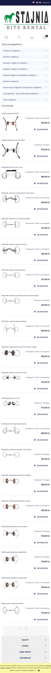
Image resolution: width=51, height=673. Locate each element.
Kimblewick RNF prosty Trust (12, 167)
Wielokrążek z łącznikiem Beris (12, 603)
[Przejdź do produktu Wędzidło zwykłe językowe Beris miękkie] (11, 481)
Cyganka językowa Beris (10, 113)
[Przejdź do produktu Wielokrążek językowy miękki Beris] (11, 558)
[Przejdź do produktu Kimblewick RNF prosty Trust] (11, 174)
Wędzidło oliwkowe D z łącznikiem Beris (15, 218)
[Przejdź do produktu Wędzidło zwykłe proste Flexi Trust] (11, 377)
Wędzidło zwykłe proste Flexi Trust (14, 372)
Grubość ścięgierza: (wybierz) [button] (15, 63)
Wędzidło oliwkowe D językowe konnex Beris (17, 193)
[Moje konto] (32, 37)
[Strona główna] (25, 20)
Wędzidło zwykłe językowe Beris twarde (15, 501)
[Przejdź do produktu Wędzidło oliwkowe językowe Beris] (11, 251)
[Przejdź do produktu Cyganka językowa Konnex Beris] (11, 150)
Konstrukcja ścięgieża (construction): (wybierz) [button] (22, 87)
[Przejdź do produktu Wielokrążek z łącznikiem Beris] (11, 610)
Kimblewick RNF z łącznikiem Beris (13, 424)
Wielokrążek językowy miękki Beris (14, 552)
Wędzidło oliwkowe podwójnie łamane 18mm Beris (20, 295)
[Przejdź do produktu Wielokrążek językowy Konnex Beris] (11, 533)
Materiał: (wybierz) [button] (11, 81)
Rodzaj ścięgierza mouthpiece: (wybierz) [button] (19, 75)
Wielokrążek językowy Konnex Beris (14, 526)
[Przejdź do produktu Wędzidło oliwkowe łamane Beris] (11, 275)
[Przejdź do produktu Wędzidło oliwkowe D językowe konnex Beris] (11, 199)
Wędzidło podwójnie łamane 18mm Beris (16, 449)
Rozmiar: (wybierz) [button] (10, 57)
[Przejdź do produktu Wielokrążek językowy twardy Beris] (11, 584)
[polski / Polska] (34, 2)
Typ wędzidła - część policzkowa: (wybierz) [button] (20, 93)
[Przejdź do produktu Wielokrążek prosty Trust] (11, 403)
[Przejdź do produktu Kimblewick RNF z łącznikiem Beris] (11, 430)
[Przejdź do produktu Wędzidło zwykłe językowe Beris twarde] (11, 506)
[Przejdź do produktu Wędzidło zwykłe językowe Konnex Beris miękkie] (11, 353)
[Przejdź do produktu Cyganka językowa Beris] (11, 124)
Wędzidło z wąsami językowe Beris (13, 321)
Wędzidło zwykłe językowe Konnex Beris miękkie (19, 347)
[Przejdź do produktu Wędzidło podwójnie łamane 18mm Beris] (11, 455)
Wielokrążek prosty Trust (10, 398)
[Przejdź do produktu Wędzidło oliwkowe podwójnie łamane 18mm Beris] (11, 301)
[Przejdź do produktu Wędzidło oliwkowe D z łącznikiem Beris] (11, 224)
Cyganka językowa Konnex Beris (13, 140)
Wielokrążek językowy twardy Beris (14, 578)
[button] (6, 37)
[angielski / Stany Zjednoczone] (37, 2)
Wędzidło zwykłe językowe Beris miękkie (16, 475)
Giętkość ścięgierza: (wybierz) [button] (15, 69)
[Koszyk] (44, 37)
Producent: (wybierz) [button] (11, 50)
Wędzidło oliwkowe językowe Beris (14, 244)
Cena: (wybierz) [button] (9, 100)
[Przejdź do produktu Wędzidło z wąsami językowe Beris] (11, 329)
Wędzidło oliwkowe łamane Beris (13, 270)
